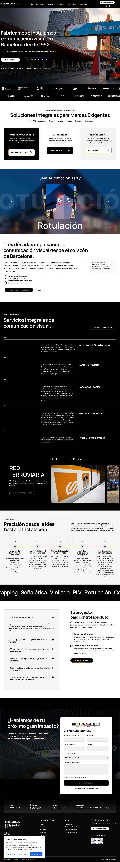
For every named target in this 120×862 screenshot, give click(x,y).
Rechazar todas (23, 854)
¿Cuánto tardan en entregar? (21, 617)
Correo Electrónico (70, 744)
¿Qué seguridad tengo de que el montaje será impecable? (28, 640)
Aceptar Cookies (36, 854)
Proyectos (60, 4)
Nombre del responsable (72, 735)
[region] (24, 847)
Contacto (83, 4)
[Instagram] (106, 5)
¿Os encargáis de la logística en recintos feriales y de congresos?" (29, 669)
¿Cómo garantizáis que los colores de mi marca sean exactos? (29, 650)
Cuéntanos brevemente (72, 762)
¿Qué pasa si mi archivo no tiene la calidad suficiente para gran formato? (26, 678)
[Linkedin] (109, 5)
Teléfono (90, 744)
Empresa (39, 4)
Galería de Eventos (20, 494)
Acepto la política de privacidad (75, 778)
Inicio (31, 4)
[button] (107, 201)
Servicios (49, 4)
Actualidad (72, 4)
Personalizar (11, 854)
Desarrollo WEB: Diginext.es (108, 859)
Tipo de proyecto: (70, 753)
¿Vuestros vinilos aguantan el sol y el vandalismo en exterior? (29, 659)
